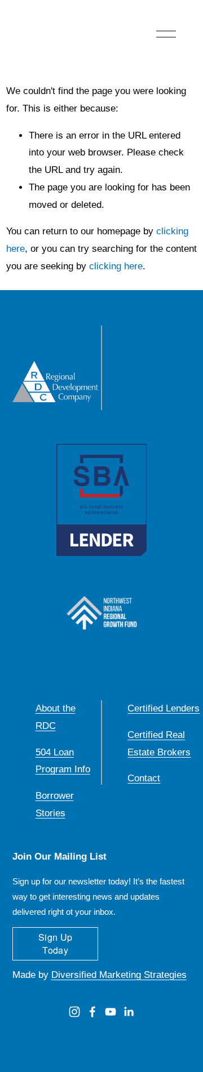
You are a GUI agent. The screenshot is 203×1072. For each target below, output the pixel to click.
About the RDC (56, 717)
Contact (143, 778)
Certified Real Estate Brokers (159, 744)
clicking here (116, 266)
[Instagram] (74, 1011)
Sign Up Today (55, 944)
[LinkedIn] (128, 1011)
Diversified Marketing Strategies (119, 974)
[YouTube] (110, 1011)
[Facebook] (92, 1011)
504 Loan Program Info (63, 761)
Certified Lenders (163, 708)
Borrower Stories (55, 804)
